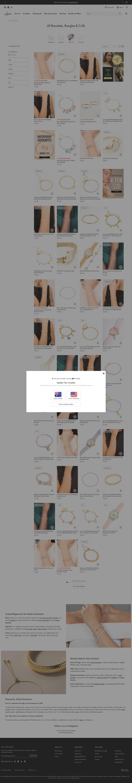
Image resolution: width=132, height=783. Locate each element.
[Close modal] (104, 373)
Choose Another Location (66, 404)
